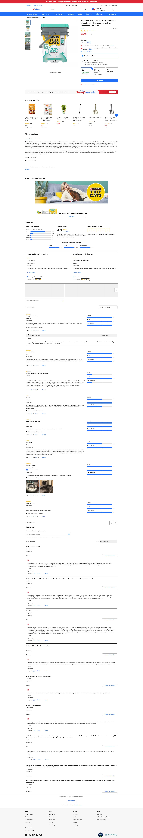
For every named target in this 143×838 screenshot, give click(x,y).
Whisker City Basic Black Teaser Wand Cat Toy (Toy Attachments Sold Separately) (79, 119)
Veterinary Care (77, 825)
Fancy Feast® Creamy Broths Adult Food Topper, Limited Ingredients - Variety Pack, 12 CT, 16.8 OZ (47, 119)
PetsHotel (75, 817)
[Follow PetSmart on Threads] (33, 835)
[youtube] (40, 835)
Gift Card (28, 5)
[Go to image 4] (28, 41)
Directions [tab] (37, 138)
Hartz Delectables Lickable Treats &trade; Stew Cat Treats (31, 119)
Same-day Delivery (101, 819)
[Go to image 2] (28, 28)
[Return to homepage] (36, 9)
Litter (43, 17)
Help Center (52, 814)
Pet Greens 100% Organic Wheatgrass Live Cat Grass (63, 118)
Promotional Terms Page (77, 805)
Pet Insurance (76, 827)
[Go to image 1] (28, 22)
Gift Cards (27, 822)
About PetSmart (29, 814)
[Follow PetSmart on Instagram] (30, 835)
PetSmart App (28, 827)
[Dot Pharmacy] (111, 835)
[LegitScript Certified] (100, 834)
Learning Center (29, 825)
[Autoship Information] (97, 61)
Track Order (52, 819)
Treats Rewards (29, 819)
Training (75, 822)
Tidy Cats (83, 28)
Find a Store (99, 814)
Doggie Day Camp (77, 819)
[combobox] (68, 9)
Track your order (38, 5)
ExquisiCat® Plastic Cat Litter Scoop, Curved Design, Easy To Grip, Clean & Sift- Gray (111, 119)
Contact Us (51, 817)
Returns (51, 822)
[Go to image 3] (28, 35)
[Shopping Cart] (115, 10)
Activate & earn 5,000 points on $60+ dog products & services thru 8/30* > (71, 2)
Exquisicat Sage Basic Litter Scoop (95, 118)
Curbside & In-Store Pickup (103, 817)
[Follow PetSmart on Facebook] (26, 835)
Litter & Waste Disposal (34, 17)
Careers (27, 817)
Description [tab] (29, 138)
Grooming (75, 814)
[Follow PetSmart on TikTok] (37, 835)
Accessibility (52, 825)
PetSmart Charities (29, 830)
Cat (27, 17)
